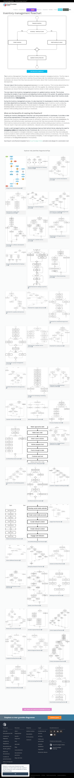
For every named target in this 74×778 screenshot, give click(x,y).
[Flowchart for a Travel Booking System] (15, 485)
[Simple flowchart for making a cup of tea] (37, 288)
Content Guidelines (61, 775)
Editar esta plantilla (36, 71)
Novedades (29, 734)
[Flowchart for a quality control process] (15, 314)
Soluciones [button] (45, 9)
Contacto (28, 739)
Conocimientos (19, 750)
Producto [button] (15, 9)
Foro (16, 741)
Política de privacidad (51, 775)
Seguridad (40, 749)
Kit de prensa (29, 737)
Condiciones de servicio (35, 775)
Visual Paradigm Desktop (20, 1)
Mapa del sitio (18, 758)
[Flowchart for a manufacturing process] (59, 323)
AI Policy (40, 736)
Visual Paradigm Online (36, 141)
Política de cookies (7, 771)
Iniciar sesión (66, 9)
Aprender (17, 744)
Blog (16, 747)
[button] (22, 9)
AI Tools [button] (30, 10)
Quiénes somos (30, 731)
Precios (55, 9)
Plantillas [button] (51, 9)
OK (15, 773)
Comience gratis (54, 717)
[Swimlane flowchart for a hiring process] (15, 389)
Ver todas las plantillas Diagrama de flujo (37, 709)
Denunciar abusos (42, 752)
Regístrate (60, 9)
